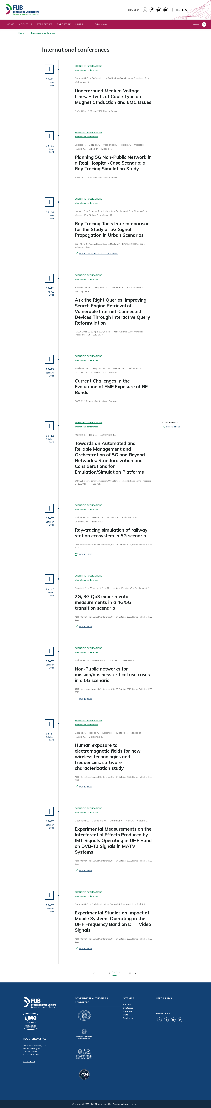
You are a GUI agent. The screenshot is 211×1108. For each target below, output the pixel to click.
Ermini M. (97, 521)
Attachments (170, 422)
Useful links (164, 998)
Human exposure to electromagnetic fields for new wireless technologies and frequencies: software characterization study (108, 756)
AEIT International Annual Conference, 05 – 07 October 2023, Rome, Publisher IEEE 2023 (113, 546)
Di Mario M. (82, 521)
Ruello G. (80, 148)
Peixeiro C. (115, 372)
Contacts (29, 1061)
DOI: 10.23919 (85, 554)
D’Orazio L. (98, 78)
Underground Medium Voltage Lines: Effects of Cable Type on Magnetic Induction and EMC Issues (113, 96)
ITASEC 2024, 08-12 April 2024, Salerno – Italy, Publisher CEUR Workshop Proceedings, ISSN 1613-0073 (109, 333)
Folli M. (112, 78)
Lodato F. (80, 144)
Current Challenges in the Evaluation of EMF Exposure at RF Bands (111, 386)
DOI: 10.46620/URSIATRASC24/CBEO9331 (98, 253)
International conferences (76, 49)
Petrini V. (127, 588)
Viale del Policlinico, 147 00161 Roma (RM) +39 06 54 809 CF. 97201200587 (34, 1050)
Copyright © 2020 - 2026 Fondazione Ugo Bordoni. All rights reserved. (105, 1104)
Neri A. (129, 820)
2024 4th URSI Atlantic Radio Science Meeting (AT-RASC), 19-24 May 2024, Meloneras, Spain (110, 245)
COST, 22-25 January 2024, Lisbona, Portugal (96, 401)
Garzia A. (125, 78)
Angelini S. (118, 287)
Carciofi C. (81, 588)
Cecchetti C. (82, 78)
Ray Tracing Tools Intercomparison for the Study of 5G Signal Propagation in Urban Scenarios (112, 229)
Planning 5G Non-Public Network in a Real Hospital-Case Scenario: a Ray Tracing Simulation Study (113, 162)
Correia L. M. (99, 372)
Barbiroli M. (82, 368)
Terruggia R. (82, 291)
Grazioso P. (141, 78)
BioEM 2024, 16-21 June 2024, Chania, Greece (96, 111)
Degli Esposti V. (101, 368)
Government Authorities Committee (91, 1000)
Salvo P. (94, 148)
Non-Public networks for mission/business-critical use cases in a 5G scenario (112, 674)
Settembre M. (108, 434)
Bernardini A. (83, 287)
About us (25, 24)
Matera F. (140, 144)
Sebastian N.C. (131, 517)
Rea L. (93, 434)
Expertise (64, 24)
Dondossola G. (136, 287)
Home (10, 24)
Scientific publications (88, 66)
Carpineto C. (101, 287)
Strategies (44, 24)
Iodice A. (126, 144)
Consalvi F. (116, 820)
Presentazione (173, 426)
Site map (128, 998)
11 (130, 973)
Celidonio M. (99, 820)
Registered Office (34, 1038)
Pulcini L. (142, 820)
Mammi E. (113, 517)
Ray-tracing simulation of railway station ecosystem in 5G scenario (111, 533)
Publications (101, 24)
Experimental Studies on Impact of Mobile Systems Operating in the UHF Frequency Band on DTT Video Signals (113, 921)
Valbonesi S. (82, 82)
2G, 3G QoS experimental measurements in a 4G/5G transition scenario (103, 602)
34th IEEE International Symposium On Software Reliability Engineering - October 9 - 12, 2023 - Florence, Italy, (113, 482)
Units (79, 24)
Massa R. (106, 148)
